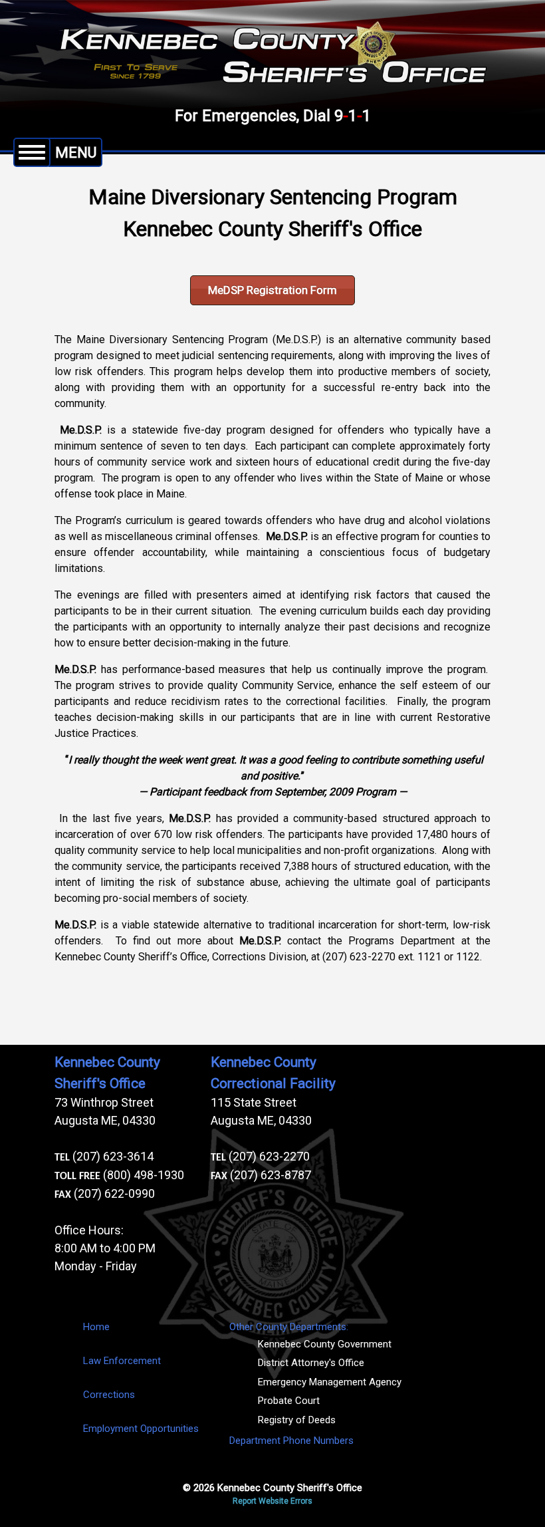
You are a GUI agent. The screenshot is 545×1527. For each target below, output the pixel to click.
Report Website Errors (272, 1501)
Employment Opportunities (141, 1429)
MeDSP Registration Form (272, 290)
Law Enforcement (122, 1361)
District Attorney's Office (311, 1363)
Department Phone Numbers (291, 1441)
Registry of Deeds (297, 1420)
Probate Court (289, 1401)
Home (96, 1327)
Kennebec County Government (324, 1344)
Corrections (109, 1395)
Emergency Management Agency (329, 1382)
